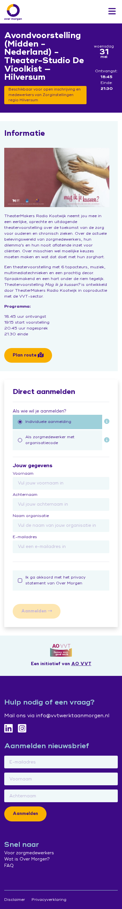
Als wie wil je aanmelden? (39, 411)
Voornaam (23, 473)
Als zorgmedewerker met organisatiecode (50, 440)
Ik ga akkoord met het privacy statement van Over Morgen (55, 580)
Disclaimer (14, 899)
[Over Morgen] (13, 12)
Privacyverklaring (49, 899)
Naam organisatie (31, 515)
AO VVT (81, 663)
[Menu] (112, 11)
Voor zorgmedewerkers (29, 853)
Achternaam (25, 494)
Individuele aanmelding (48, 421)
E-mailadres (25, 537)
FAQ (9, 865)
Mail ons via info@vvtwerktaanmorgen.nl (56, 715)
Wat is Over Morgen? (27, 859)
